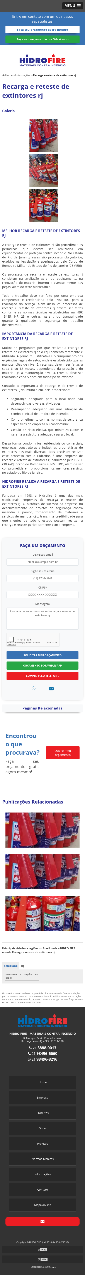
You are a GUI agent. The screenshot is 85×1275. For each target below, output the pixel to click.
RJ (22, 966)
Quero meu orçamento (62, 753)
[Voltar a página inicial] (42, 57)
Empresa (42, 1097)
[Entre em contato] (51, 688)
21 (44, 1048)
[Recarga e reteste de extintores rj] (43, 135)
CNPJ (42, 587)
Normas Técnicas (43, 1159)
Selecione (11, 966)
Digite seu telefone (42, 571)
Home (43, 1082)
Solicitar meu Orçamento (43, 655)
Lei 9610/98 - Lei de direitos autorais (21, 1002)
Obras (42, 1128)
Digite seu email (42, 555)
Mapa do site (42, 1205)
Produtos (42, 1113)
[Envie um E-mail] (42, 1221)
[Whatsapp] (33, 688)
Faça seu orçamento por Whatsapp (42, 39)
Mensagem (42, 604)
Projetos (42, 1143)
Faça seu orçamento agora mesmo (42, 30)
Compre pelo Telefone (42, 676)
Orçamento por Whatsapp (42, 665)
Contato (42, 1189)
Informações (42, 1174)
